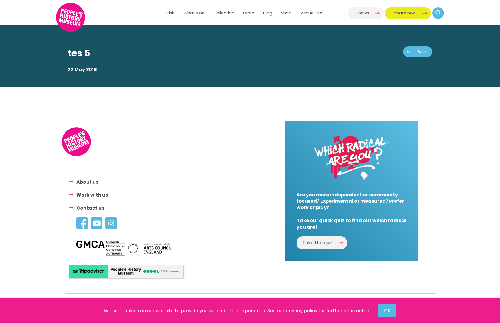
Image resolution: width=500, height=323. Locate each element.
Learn (248, 13)
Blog (267, 13)
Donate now (403, 13)
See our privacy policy (292, 310)
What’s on (194, 13)
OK (387, 310)
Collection (223, 13)
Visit (170, 13)
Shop (286, 13)
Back (422, 51)
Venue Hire (311, 13)
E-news (361, 13)
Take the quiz (317, 242)
